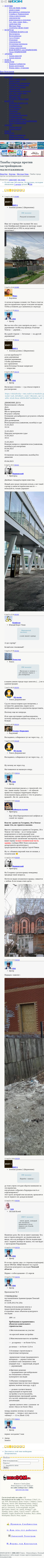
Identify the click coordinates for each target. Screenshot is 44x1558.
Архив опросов (15, 58)
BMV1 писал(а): (27, 1217)
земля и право (14, 10)
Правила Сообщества (17, 64)
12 (18, 190)
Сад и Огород (14, 38)
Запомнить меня (12, 1465)
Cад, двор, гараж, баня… (18, 22)
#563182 (16, 651)
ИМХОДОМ (9, 62)
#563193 (16, 687)
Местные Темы (15, 26)
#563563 (17, 1200)
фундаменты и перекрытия (19, 12)
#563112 (16, 340)
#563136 (16, 372)
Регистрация (9, 71)
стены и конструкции (17, 16)
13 (21, 190)
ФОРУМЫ (9, 6)
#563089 (16, 287)
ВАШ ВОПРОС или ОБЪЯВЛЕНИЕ (23, 50)
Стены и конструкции (17, 48)
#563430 (17, 857)
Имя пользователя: (10, 1461)
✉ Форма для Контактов (22, 1543)
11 (15, 190)
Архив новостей (15, 56)
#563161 (16, 465)
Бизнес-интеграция (16, 66)
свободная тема (15, 24)
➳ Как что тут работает (22, 1530)
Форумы (12, 174)
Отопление (13, 40)
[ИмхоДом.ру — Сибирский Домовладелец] (11, 2)
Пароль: (6, 1463)
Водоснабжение (15, 36)
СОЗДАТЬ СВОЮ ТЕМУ (19, 28)
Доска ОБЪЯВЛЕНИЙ (17, 52)
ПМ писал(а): (26, 213)
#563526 (17, 960)
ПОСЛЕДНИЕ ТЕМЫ (17, 8)
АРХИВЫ (8, 54)
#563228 (16, 741)
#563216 (16, 724)
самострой (13, 180)
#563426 (17, 801)
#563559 (17, 1158)
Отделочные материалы (18, 44)
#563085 (16, 196)
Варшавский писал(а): (25, 631)
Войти (6, 1467)
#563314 (17, 773)
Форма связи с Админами (19, 68)
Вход (2, 71)
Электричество (15, 42)
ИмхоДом (3, 174)
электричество (14, 18)
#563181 (16, 614)
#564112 (17, 1419)
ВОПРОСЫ (9, 30)
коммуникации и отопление (20, 20)
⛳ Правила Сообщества (22, 1524)
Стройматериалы (15, 46)
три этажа (21, 180)
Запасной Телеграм (23, 1536)
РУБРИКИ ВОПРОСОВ (18, 32)
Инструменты (14, 34)
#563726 (17, 1247)
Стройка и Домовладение (19, 14)
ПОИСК (8, 60)
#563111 (16, 310)
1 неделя (17, 184)
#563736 (17, 1277)
